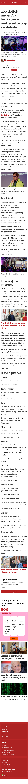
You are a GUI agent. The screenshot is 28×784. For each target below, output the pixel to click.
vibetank (4, 605)
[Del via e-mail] (16, 70)
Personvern (5, 731)
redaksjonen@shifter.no (8, 754)
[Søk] (20, 2)
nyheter (12, 600)
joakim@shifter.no (6, 767)
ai (17, 600)
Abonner (14, 2)
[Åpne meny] (25, 3)
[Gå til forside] (3, 2)
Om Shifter (5, 729)
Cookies (4, 734)
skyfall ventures (7, 603)
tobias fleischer (20, 603)
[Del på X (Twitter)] (14, 70)
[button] (22, 614)
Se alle (13, 638)
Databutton (5, 115)
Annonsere (5, 736)
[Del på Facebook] (11, 70)
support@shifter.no (7, 747)
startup (4, 600)
